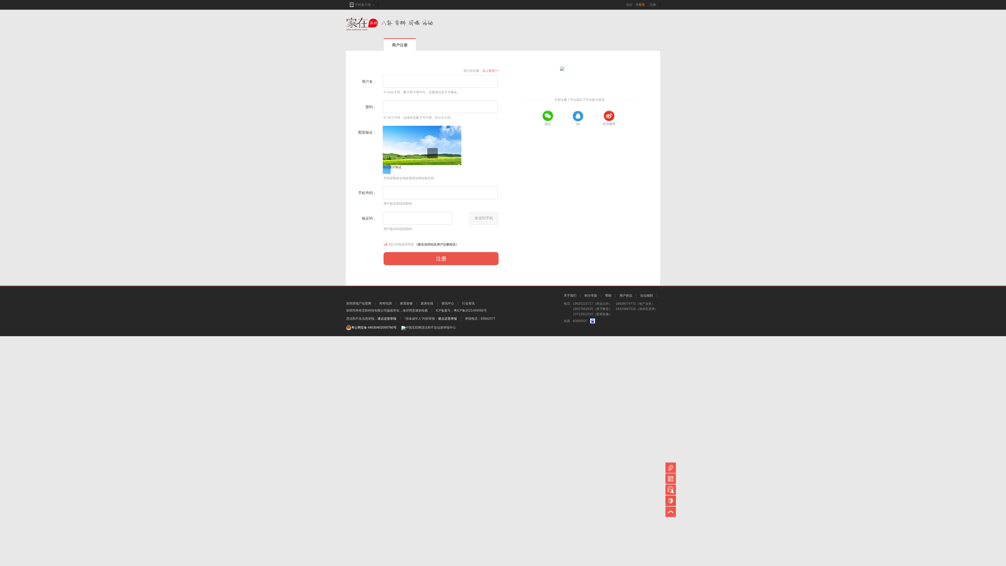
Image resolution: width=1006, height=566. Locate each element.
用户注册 (400, 45)
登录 (642, 5)
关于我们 (570, 295)
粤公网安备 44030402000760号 (374, 327)
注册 (653, 5)
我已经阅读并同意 (401, 244)
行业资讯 (468, 303)
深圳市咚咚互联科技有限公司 (366, 310)
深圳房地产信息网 (358, 303)
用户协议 (626, 295)
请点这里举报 (387, 318)
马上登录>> (490, 71)
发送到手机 (484, 218)
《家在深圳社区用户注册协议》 (437, 244)
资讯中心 (447, 303)
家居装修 (406, 303)
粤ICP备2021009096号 (470, 310)
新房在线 (427, 303)
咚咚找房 (385, 303)
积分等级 (590, 295)
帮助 (608, 295)
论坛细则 (646, 295)
